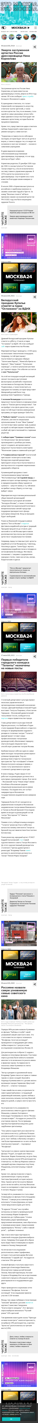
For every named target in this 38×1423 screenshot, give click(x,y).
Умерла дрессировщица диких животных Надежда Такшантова (22, 217)
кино (9, 1356)
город (10, 587)
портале (4, 718)
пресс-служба (27, 96)
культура (4, 227)
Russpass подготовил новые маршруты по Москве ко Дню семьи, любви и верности (21, 1344)
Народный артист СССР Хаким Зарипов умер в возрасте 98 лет (22, 212)
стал (21, 840)
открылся (25, 523)
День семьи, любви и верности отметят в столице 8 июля (21, 1338)
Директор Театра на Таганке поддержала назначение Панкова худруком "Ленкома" (23, 904)
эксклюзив (15, 1356)
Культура (19, 46)
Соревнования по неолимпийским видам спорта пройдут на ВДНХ (23, 577)
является (29, 1302)
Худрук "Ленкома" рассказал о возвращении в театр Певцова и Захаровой (22, 896)
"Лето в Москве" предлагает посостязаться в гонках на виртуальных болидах (20, 570)
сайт (3, 346)
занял (28, 850)
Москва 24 (19, 28)
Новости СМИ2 (6, 262)
